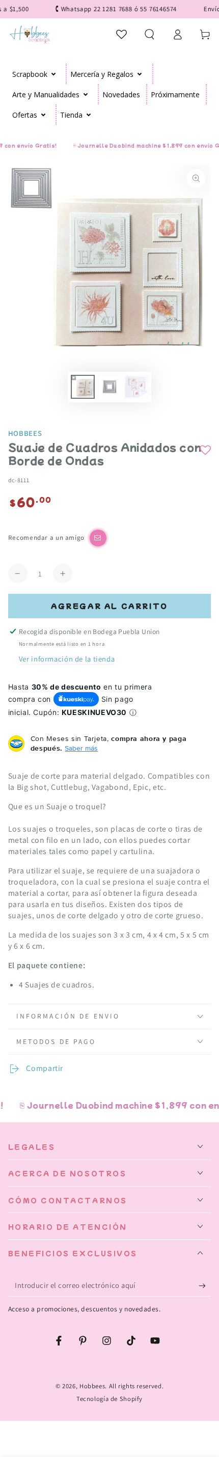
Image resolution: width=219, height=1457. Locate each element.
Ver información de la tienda (67, 659)
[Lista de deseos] (122, 34)
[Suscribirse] (205, 1286)
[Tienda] (89, 114)
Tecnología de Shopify (109, 1398)
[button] (149, 34)
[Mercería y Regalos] (139, 74)
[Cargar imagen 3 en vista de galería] (136, 387)
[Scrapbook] (53, 74)
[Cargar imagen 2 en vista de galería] (109, 387)
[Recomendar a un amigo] (98, 538)
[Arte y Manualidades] (85, 94)
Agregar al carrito (109, 606)
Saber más (81, 748)
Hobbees (25, 433)
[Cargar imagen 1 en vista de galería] (82, 387)
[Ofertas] (43, 114)
